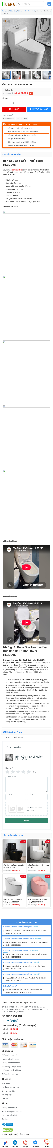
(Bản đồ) (35, 927)
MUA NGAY (14, 109)
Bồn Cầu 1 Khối (30, 11)
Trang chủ (5, 11)
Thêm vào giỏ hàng (39, 109)
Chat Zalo (15, 1147)
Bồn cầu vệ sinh (8, 118)
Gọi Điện (25, 1147)
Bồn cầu (20, 11)
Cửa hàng (13, 11)
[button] (49, 75)
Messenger (35, 1147)
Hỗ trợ (46, 1147)
